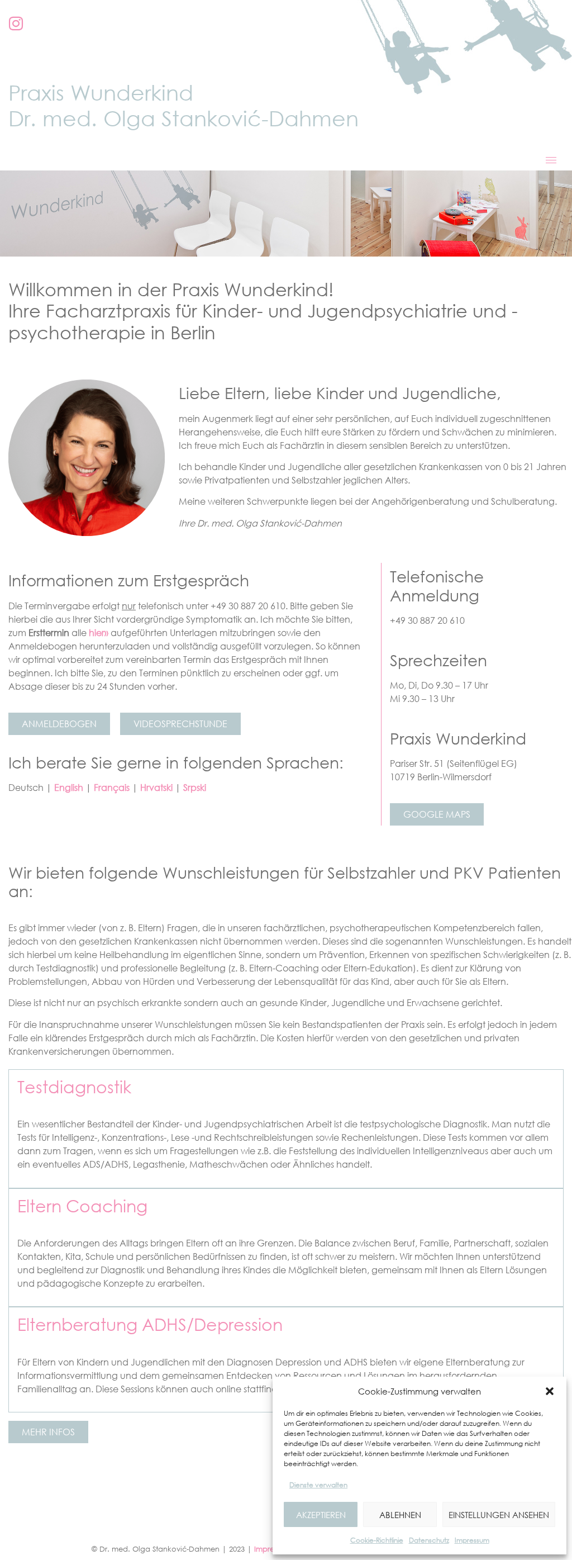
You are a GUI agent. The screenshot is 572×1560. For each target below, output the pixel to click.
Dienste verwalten (318, 1485)
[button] (549, 1391)
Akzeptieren (321, 1515)
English (68, 787)
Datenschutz (429, 1540)
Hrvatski (156, 787)
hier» (98, 632)
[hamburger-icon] (551, 160)
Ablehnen (400, 1515)
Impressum (472, 1540)
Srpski (194, 787)
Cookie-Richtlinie (376, 1540)
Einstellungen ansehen (499, 1515)
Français (112, 787)
